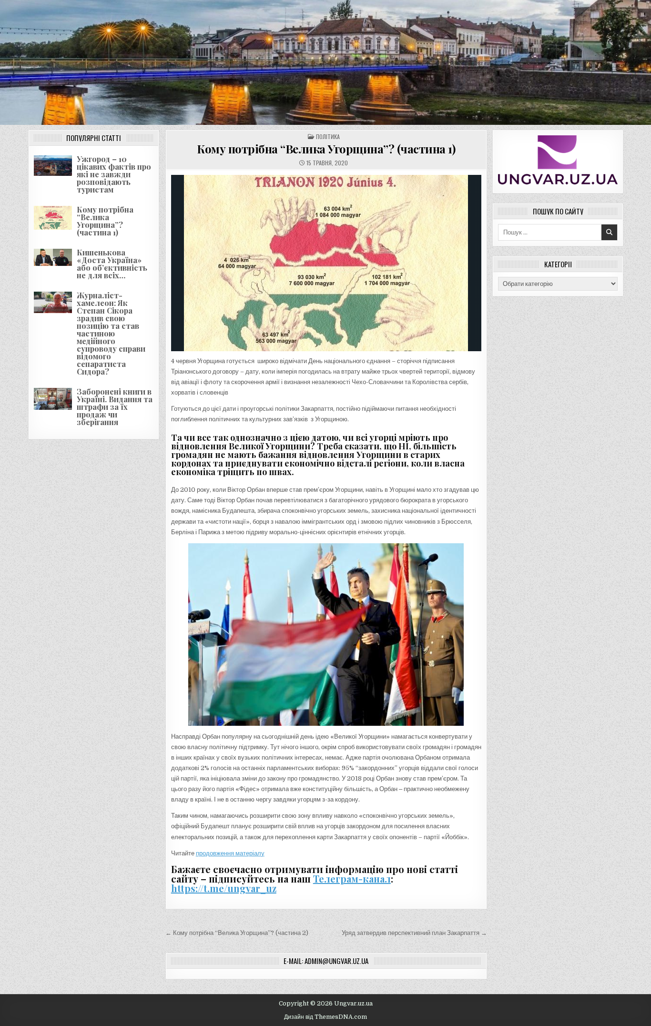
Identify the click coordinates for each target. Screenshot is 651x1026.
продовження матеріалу (230, 853)
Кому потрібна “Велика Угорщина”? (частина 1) (105, 220)
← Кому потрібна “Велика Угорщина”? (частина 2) (236, 932)
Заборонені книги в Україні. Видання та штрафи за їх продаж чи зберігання (115, 406)
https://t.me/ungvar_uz (223, 888)
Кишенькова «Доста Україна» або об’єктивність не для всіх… (112, 263)
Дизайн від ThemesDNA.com (325, 1017)
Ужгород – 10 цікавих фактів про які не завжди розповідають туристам (114, 174)
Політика (328, 136)
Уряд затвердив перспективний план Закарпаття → (414, 932)
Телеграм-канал (352, 878)
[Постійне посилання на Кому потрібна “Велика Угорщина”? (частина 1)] (326, 263)
